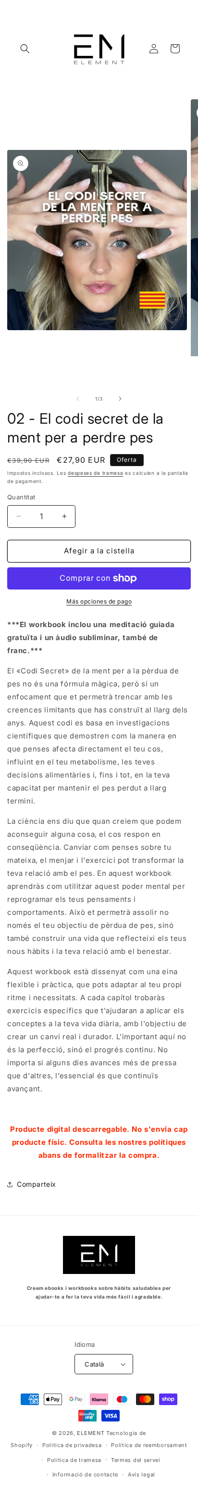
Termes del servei (136, 1460)
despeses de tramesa (95, 473)
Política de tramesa (74, 1460)
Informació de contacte (85, 1474)
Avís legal (141, 1474)
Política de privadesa (72, 1445)
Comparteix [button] (36, 1184)
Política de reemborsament (149, 1445)
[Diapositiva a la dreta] (120, 398)
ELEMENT (90, 1433)
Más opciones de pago (99, 601)
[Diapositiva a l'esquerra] (77, 398)
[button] (25, 48)
